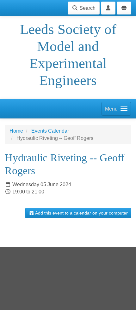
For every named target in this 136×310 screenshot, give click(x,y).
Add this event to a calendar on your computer (81, 212)
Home (16, 131)
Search (87, 8)
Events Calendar (50, 131)
